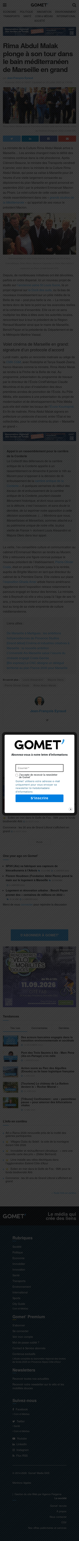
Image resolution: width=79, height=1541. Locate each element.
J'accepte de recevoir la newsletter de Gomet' (38, 776)
